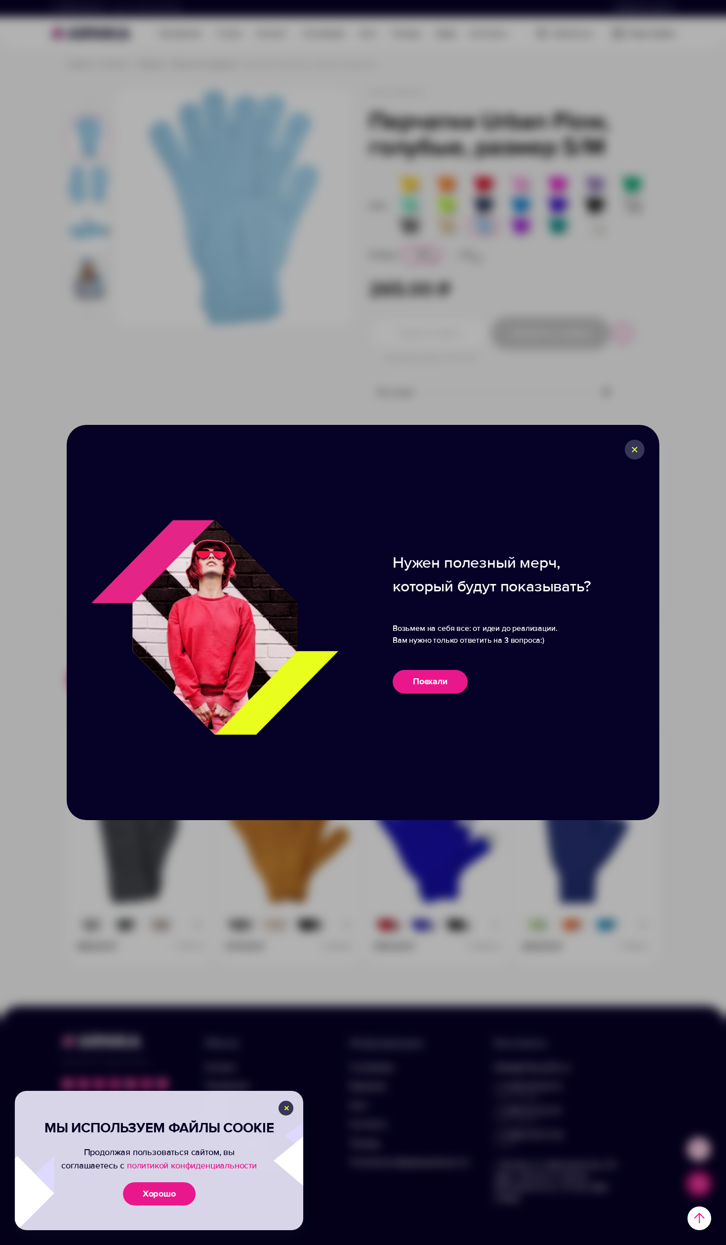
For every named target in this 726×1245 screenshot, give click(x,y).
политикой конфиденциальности (192, 1165)
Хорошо (159, 1193)
